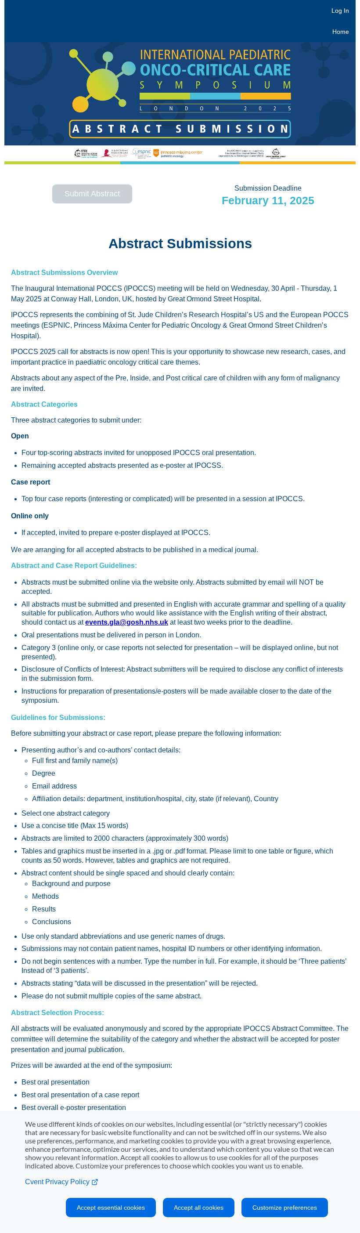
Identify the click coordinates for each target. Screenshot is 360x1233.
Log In (340, 10)
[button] (92, 193)
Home (340, 31)
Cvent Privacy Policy (58, 1182)
